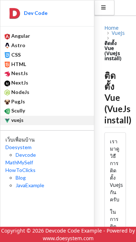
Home (111, 27)
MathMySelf (19, 162)
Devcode (26, 155)
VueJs (118, 33)
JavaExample (30, 185)
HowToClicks (20, 170)
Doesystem (18, 147)
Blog (21, 178)
